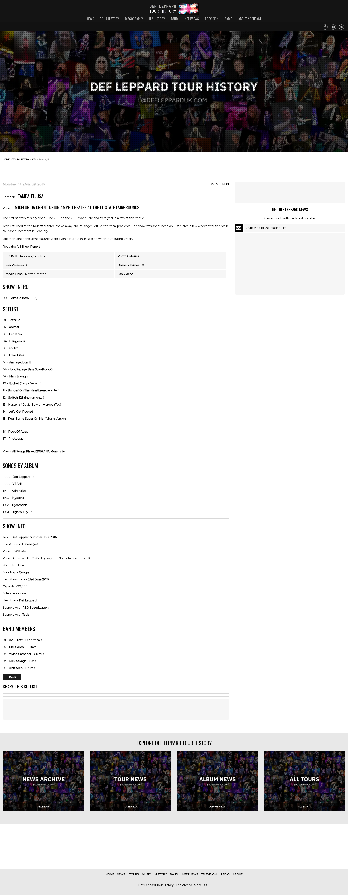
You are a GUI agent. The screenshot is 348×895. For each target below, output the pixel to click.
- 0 (17, 265)
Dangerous (17, 341)
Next (225, 184)
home (6, 159)
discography (134, 18)
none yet (31, 544)
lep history (157, 18)
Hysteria (14, 404)
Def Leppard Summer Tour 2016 (34, 537)
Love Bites (16, 355)
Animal (14, 327)
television (212, 18)
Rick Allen (16, 668)
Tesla (25, 614)
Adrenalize (19, 491)
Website (20, 551)
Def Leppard (21, 477)
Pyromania (19, 505)
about (237, 874)
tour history (109, 18)
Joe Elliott (16, 640)
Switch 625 (15, 397)
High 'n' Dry (20, 512)
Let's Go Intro (19, 298)
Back (12, 677)
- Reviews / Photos (25, 256)
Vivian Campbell (20, 654)
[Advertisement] (313, 163)
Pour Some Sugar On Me (26, 418)
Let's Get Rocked (20, 411)
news (90, 18)
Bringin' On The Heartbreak (27, 390)
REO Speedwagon (35, 607)
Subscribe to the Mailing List (266, 228)
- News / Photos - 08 (29, 274)
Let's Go (14, 320)
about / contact (249, 18)
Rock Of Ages (18, 431)
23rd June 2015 (38, 579)
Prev (214, 184)
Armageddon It (20, 362)
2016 (34, 159)
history (161, 874)
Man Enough (18, 376)
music (146, 874)
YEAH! (17, 484)
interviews (191, 18)
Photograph (16, 438)
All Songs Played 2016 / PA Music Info (38, 451)
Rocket (14, 383)
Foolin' (13, 348)
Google (24, 572)
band (174, 18)
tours (134, 874)
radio (228, 18)
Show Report (31, 246)
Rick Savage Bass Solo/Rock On (31, 369)
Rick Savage (18, 661)
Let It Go (15, 334)
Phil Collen (16, 647)
